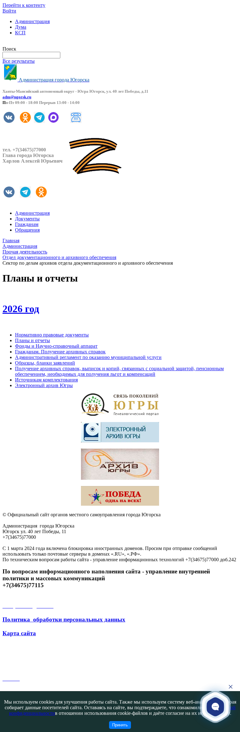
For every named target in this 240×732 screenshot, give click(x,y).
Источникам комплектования (46, 379)
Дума (20, 27)
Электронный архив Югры (44, 385)
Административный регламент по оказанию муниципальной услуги (88, 357)
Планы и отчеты (32, 340)
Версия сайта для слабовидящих (36, 43)
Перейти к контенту (23, 5)
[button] (215, 706)
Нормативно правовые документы (52, 334)
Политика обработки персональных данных (63, 619)
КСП (20, 32)
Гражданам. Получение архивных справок (60, 351)
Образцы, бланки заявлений (45, 363)
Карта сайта (19, 633)
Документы (27, 218)
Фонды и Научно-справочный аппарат (56, 346)
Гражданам (26, 224)
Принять (120, 725)
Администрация (32, 21)
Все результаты (18, 61)
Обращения (27, 230)
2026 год (20, 308)
